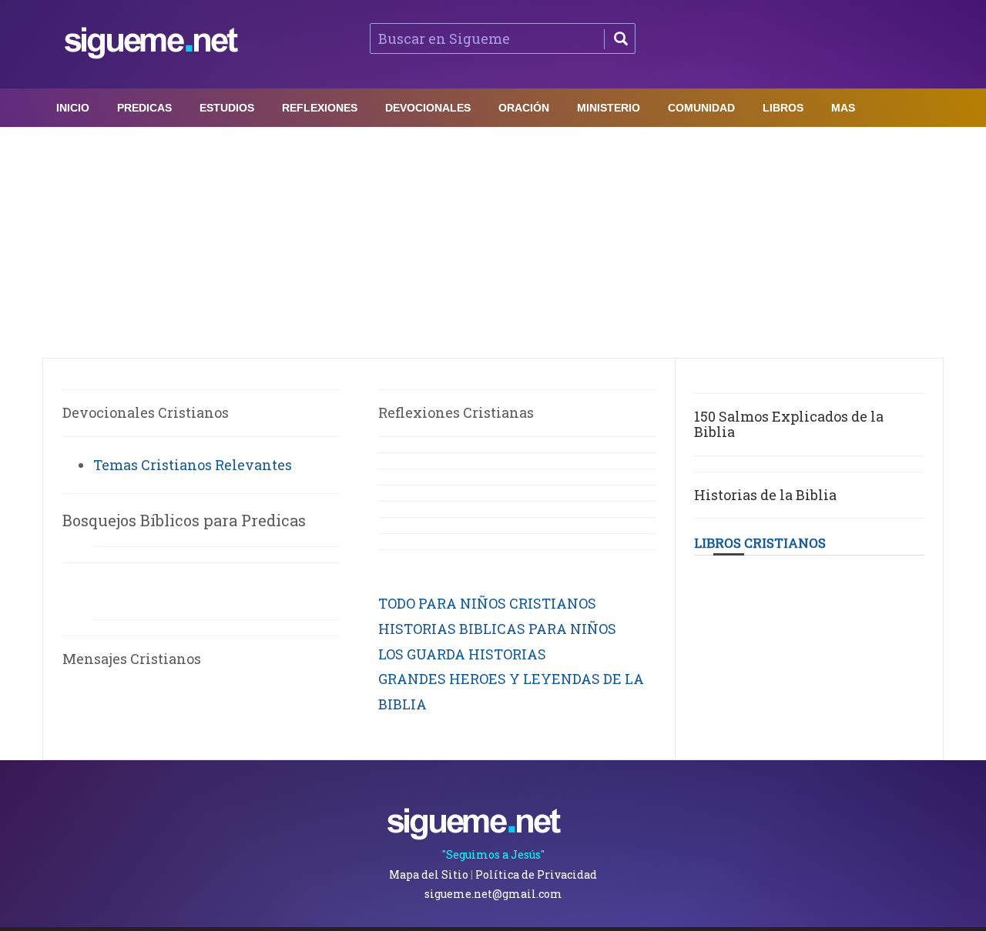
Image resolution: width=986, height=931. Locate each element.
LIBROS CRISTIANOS (760, 543)
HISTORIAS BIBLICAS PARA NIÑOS (497, 628)
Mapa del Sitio (428, 874)
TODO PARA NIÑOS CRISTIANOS (487, 603)
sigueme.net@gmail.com (493, 893)
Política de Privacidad (536, 874)
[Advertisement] (493, 242)
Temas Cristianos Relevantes (192, 464)
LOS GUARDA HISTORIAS (462, 654)
